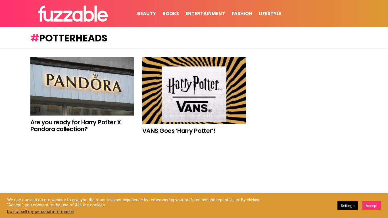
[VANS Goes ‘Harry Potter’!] (194, 90)
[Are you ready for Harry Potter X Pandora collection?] (82, 86)
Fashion (241, 13)
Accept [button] (371, 206)
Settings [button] (347, 206)
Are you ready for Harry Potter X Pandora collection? (75, 125)
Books (170, 13)
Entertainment (205, 13)
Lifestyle (270, 13)
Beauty (146, 13)
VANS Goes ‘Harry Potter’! (178, 131)
